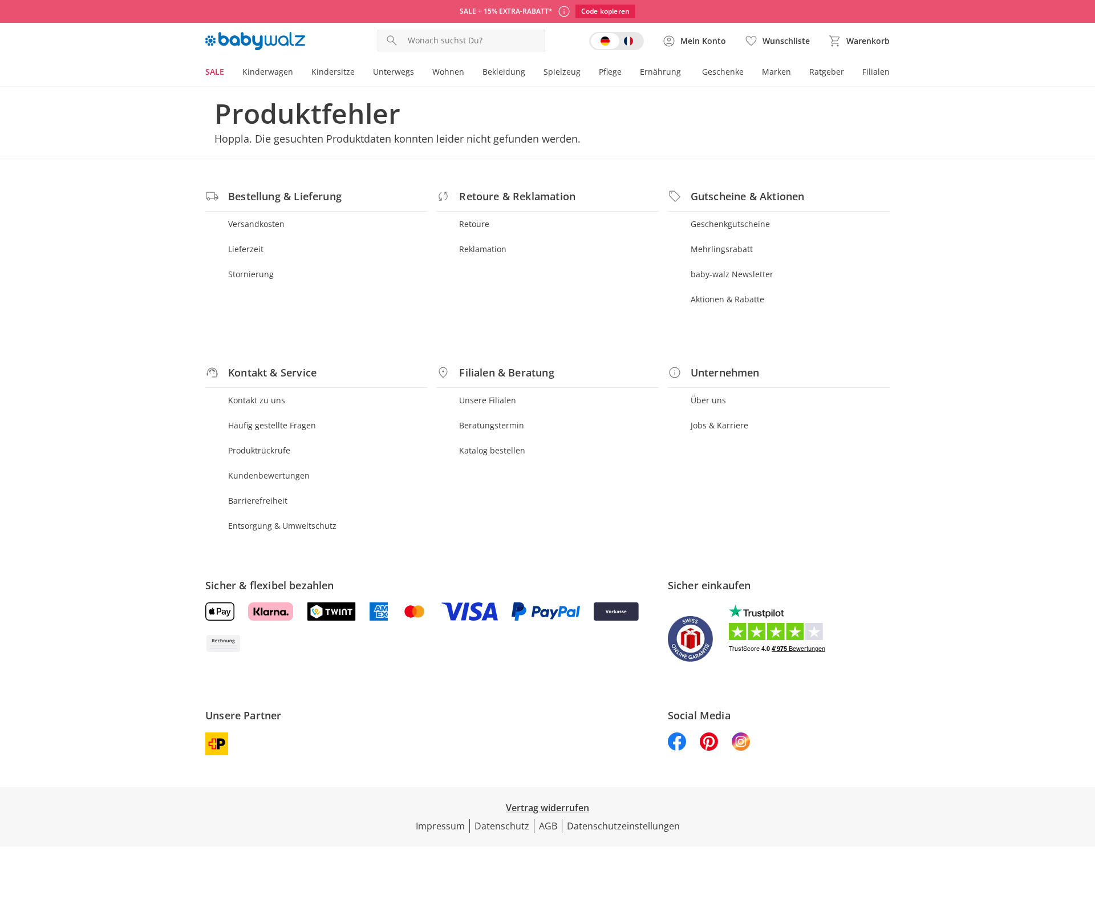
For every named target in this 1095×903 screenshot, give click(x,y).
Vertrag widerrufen (547, 807)
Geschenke (723, 71)
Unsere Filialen (487, 400)
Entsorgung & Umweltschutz (282, 525)
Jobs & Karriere (719, 425)
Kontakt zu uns (256, 400)
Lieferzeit (245, 249)
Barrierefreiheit (257, 500)
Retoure (474, 223)
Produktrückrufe (259, 450)
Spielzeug (562, 71)
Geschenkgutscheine (730, 223)
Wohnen (448, 71)
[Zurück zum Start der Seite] (1081, 821)
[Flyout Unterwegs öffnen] (418, 73)
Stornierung (251, 274)
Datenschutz (501, 826)
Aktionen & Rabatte (727, 299)
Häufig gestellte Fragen (272, 425)
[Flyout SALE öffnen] (228, 73)
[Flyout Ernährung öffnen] (685, 73)
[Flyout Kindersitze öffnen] (359, 73)
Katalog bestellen (492, 450)
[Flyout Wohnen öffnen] (468, 73)
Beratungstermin (491, 425)
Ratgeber (826, 71)
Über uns (708, 400)
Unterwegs (393, 71)
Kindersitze (333, 71)
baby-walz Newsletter (732, 274)
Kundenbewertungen (269, 475)
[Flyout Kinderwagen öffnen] (297, 73)
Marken (776, 71)
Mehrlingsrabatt (722, 249)
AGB (548, 826)
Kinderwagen (267, 71)
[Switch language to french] (616, 41)
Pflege (610, 71)
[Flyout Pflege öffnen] (626, 73)
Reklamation (482, 249)
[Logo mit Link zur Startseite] (255, 41)
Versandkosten (256, 223)
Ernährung (660, 71)
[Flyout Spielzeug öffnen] (585, 73)
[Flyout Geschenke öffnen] (748, 73)
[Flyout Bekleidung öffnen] (529, 73)
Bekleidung (503, 71)
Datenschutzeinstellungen (623, 826)
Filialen (876, 71)
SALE (214, 71)
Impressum (440, 826)
